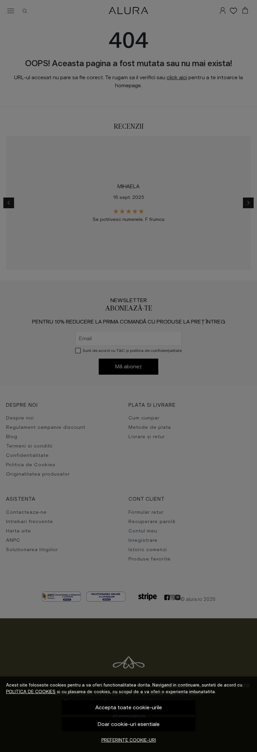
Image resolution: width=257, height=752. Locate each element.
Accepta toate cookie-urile (128, 707)
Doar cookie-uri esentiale (129, 724)
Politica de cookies (31, 692)
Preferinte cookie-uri (128, 740)
